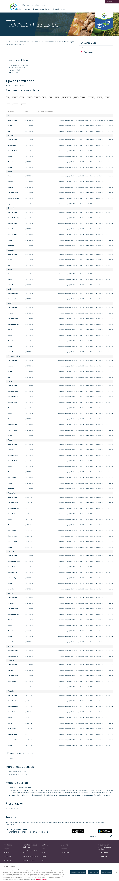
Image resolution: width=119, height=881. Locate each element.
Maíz (43, 860)
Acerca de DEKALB (28, 860)
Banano (44, 849)
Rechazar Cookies (93, 872)
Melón (43, 852)
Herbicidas (7, 852)
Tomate (44, 856)
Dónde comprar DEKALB (30, 856)
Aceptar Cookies (106, 872)
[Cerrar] (116, 872)
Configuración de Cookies (78, 872)
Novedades (56, 9)
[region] (59, 872)
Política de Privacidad (41, 879)
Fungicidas (7, 849)
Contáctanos (64, 849)
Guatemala (109, 1)
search (64, 9)
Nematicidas (7, 860)
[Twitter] (103, 836)
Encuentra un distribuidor (41, 9)
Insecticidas (7, 856)
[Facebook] (99, 836)
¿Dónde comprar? (66, 852)
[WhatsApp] (107, 836)
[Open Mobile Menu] (5, 8)
